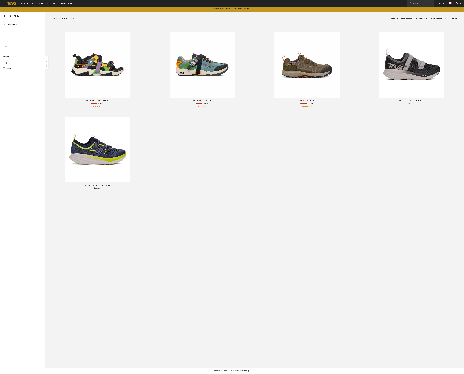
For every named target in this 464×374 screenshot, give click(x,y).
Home (55, 18)
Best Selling (406, 19)
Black (8, 60)
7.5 (5, 36)
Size (4, 31)
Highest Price (451, 19)
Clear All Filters (10, 24)
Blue (7, 63)
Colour (6, 56)
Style (5, 46)
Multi (7, 66)
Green (8, 68)
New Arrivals (421, 19)
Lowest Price (436, 19)
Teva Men (63, 18)
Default (394, 19)
